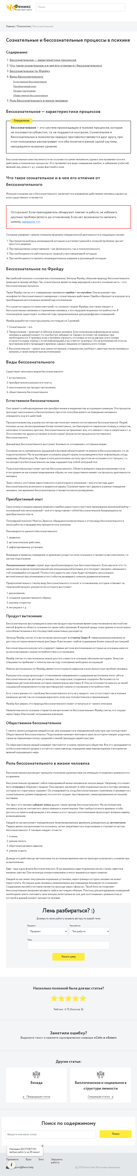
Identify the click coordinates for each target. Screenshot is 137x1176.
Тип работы (74, 926)
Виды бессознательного (26, 76)
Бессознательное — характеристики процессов (43, 60)
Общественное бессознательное (30, 95)
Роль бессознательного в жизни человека (39, 100)
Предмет (31, 926)
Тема (29, 940)
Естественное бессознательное (30, 82)
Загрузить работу (57, 1161)
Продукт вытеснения (24, 91)
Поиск (115, 1134)
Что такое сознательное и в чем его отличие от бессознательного (56, 65)
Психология (24, 26)
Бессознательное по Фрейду (30, 71)
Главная (10, 26)
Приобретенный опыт (24, 86)
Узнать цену (68, 957)
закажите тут (31, 221)
